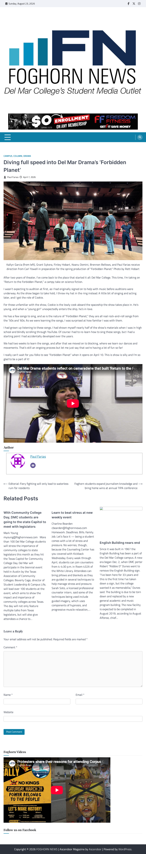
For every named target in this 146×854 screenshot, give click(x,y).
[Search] (140, 137)
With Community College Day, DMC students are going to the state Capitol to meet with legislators (25, 519)
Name (8, 695)
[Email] (33, 465)
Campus (8, 156)
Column (17, 156)
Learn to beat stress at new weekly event (72, 515)
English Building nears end (120, 543)
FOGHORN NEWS (47, 849)
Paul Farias (13, 177)
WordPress (124, 849)
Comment (10, 647)
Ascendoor (95, 849)
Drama (27, 156)
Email (80, 695)
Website (8, 712)
